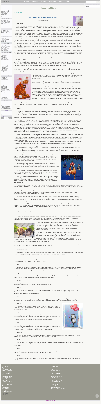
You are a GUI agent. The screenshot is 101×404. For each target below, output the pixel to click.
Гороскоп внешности (56, 380)
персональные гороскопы (6, 18)
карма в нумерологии (5, 50)
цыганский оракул (4, 72)
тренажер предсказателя (5, 106)
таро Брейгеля (3, 67)
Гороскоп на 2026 (18, 12)
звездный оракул (4, 86)
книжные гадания (4, 87)
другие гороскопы (6, 36)
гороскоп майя (3, 38)
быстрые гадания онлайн (6, 52)
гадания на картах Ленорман (6, 81)
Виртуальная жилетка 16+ (58, 388)
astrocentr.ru (5, 1)
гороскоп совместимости (5, 22)
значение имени (4, 47)
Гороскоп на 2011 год (50, 400)
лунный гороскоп (4, 40)
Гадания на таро (6, 369)
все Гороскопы (54, 366)
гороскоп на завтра (4, 6)
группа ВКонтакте (4, 114)
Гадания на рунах (7, 376)
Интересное (54, 390)
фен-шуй (2, 105)
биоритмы (3, 16)
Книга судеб (5, 380)
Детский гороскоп (55, 381)
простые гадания (4, 88)
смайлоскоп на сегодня (5, 11)
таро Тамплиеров (4, 69)
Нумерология (54, 384)
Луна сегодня (54, 369)
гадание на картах (4, 57)
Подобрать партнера (56, 379)
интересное (52, 1)
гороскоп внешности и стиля (6, 15)
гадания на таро (4, 77)
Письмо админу (5, 393)
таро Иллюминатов (4, 68)
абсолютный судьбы (4, 20)
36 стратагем (5, 388)
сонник (67, 1)
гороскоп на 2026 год (5, 10)
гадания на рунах (4, 78)
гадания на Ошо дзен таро (5, 90)
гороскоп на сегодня (4, 5)
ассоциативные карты (5, 89)
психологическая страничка (6, 108)
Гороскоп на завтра (56, 372)
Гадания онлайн (6, 368)
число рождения (4, 49)
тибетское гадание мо (5, 59)
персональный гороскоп (5, 21)
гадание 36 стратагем (5, 61)
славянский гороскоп (5, 39)
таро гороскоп (3, 41)
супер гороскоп (4, 13)
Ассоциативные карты (8, 390)
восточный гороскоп (4, 30)
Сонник (52, 368)
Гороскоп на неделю (56, 373)
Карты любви (54, 377)
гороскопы (35, 1)
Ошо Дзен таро (6, 372)
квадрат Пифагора (4, 45)
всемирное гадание (4, 85)
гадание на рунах (4, 55)
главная (26, 1)
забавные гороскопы (4, 12)
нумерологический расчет (5, 46)
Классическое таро (7, 370)
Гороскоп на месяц (56, 374)
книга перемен (3, 56)
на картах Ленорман (4, 58)
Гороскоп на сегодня (56, 370)
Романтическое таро (4, 66)
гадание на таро (4, 54)
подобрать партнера (5, 25)
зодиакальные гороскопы (6, 4)
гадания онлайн (6, 75)
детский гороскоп (4, 14)
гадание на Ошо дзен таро (5, 65)
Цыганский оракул (7, 391)
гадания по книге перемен (5, 79)
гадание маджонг (4, 60)
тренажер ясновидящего (5, 107)
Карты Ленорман (6, 379)
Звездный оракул (7, 381)
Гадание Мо (5, 387)
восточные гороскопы (6, 28)
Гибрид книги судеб (7, 384)
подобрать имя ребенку (5, 48)
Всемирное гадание (7, 383)
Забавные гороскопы (56, 376)
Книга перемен (6, 374)
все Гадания (5, 366)
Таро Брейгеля (6, 373)
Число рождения (55, 387)
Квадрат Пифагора (56, 385)
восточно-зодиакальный (5, 32)
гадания (43, 1)
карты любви (3, 23)
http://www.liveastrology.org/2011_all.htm (31, 213)
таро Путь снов (4, 71)
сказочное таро (4, 70)
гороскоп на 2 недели (5, 24)
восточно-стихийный (5, 31)
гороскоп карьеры (4, 33)
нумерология (6, 43)
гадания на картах (4, 80)
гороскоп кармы (4, 34)
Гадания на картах (7, 377)
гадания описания (4, 101)
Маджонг (4, 385)
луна (60, 1)
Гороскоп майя (54, 383)
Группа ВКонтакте (5, 394)
